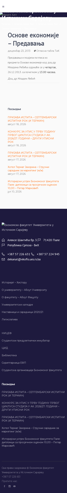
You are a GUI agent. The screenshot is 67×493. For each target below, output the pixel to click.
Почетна (6, 24)
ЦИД (5, 348)
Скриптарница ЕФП (14, 362)
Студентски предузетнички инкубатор (26, 340)
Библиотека (9, 355)
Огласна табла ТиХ (24, 24)
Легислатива (10, 319)
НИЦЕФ (7, 333)
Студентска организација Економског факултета (32, 370)
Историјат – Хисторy (14, 282)
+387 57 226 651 (11, 476)
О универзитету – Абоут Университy (24, 289)
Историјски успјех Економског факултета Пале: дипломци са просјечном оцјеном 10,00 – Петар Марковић (33, 185)
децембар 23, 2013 (19, 50)
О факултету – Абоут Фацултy (20, 297)
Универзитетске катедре (17, 304)
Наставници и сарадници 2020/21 (22, 312)
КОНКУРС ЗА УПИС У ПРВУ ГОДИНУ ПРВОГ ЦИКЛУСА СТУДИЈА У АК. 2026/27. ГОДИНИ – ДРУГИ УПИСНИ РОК (30, 406)
